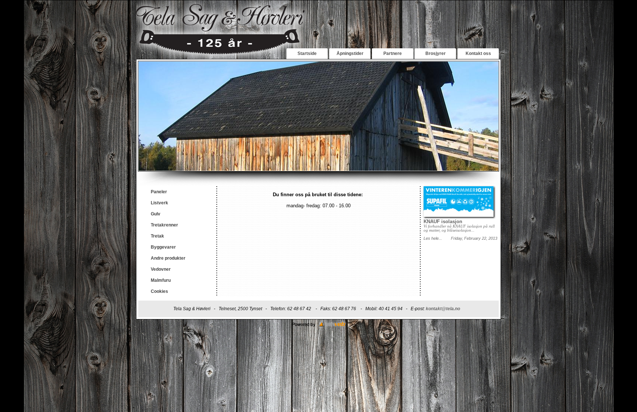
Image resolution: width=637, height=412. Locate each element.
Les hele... (433, 238)
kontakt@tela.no (443, 308)
